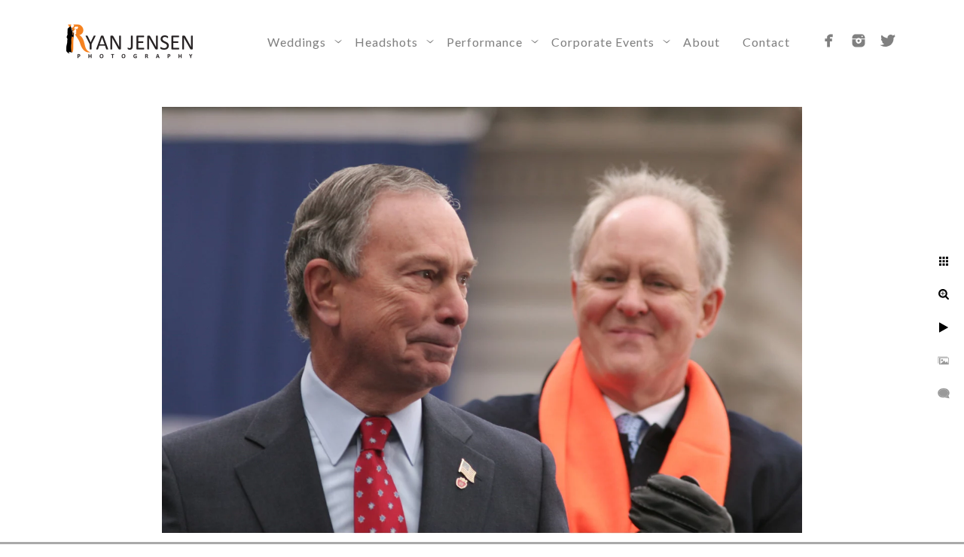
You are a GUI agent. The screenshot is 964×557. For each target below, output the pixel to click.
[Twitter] (888, 40)
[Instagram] (858, 40)
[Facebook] (829, 40)
